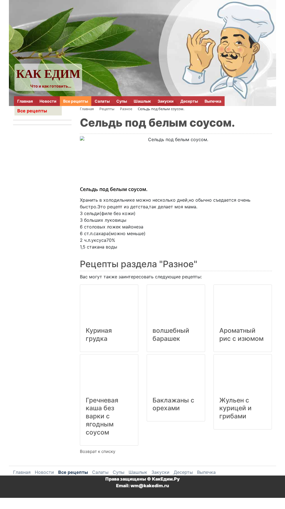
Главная (25, 101)
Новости (48, 101)
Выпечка (213, 101)
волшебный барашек (171, 334)
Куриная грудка (99, 334)
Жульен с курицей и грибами (235, 408)
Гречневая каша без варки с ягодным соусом (102, 416)
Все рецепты (75, 101)
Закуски (166, 101)
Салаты (102, 101)
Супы (121, 101)
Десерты (189, 101)
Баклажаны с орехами (173, 404)
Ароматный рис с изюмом (241, 334)
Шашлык (142, 101)
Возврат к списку (97, 451)
